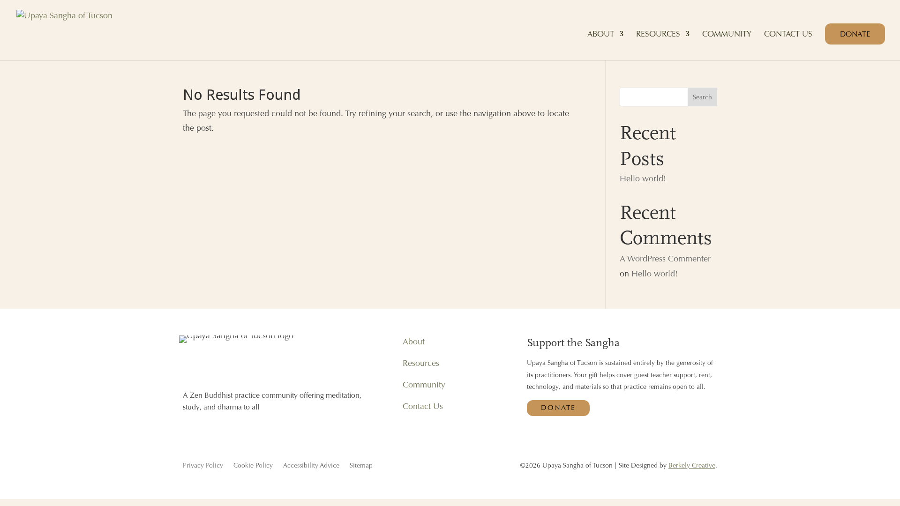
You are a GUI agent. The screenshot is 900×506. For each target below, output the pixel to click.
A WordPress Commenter (665, 258)
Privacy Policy (203, 465)
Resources (421, 362)
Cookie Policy (253, 465)
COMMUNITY (726, 34)
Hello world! (643, 178)
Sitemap (361, 465)
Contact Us (423, 406)
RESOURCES (658, 34)
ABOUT (600, 34)
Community (424, 384)
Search (702, 97)
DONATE (855, 34)
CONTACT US (788, 34)
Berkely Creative (691, 465)
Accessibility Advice (311, 465)
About (414, 341)
